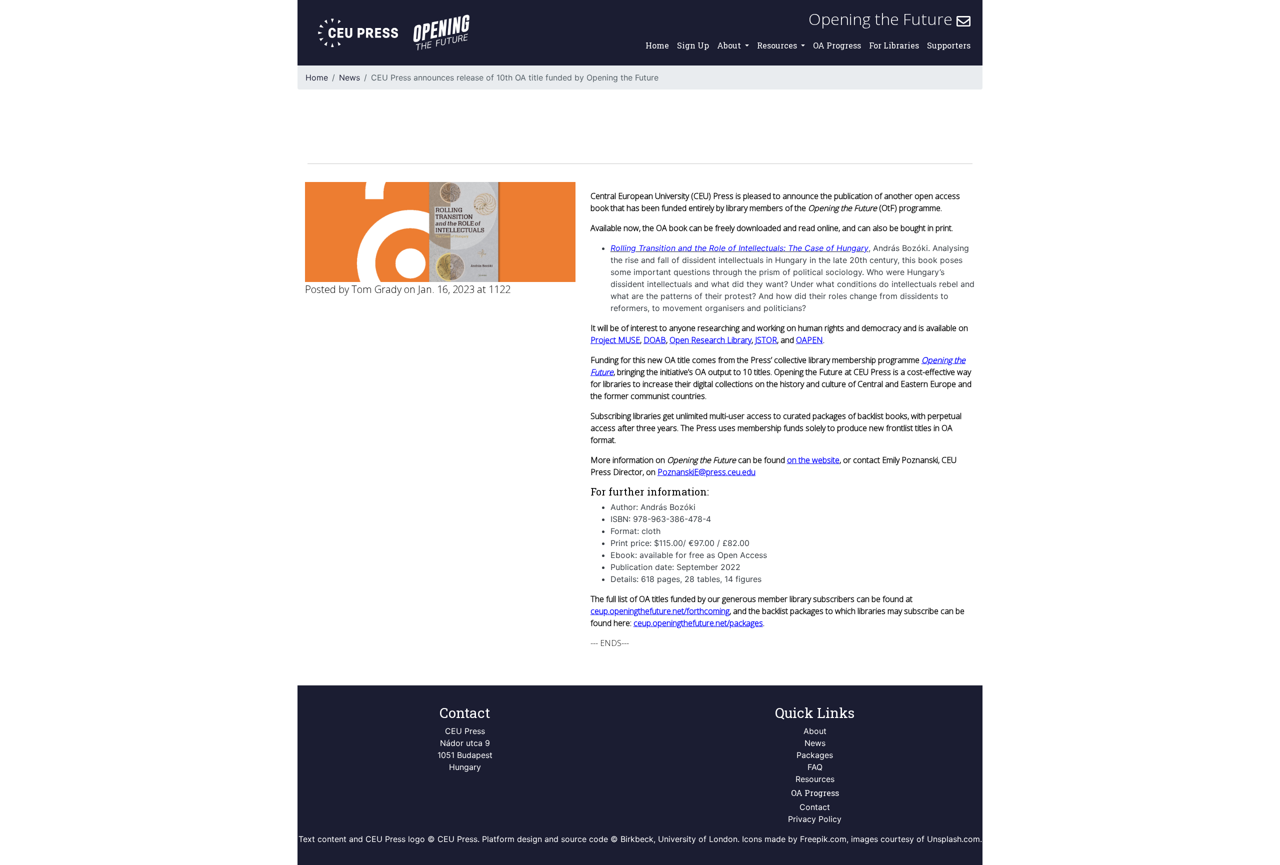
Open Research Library (711, 340)
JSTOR (766, 340)
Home (657, 45)
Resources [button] (778, 45)
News (349, 77)
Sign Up (693, 45)
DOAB (655, 340)
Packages (814, 755)
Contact (815, 807)
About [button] (730, 45)
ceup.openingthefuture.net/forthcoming (660, 611)
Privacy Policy (815, 819)
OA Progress (837, 45)
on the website (813, 460)
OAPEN (809, 340)
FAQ (815, 767)
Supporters (948, 45)
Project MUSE (615, 340)
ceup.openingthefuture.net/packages (698, 623)
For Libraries (894, 45)
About (815, 731)
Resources (815, 779)
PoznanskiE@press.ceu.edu (707, 472)
